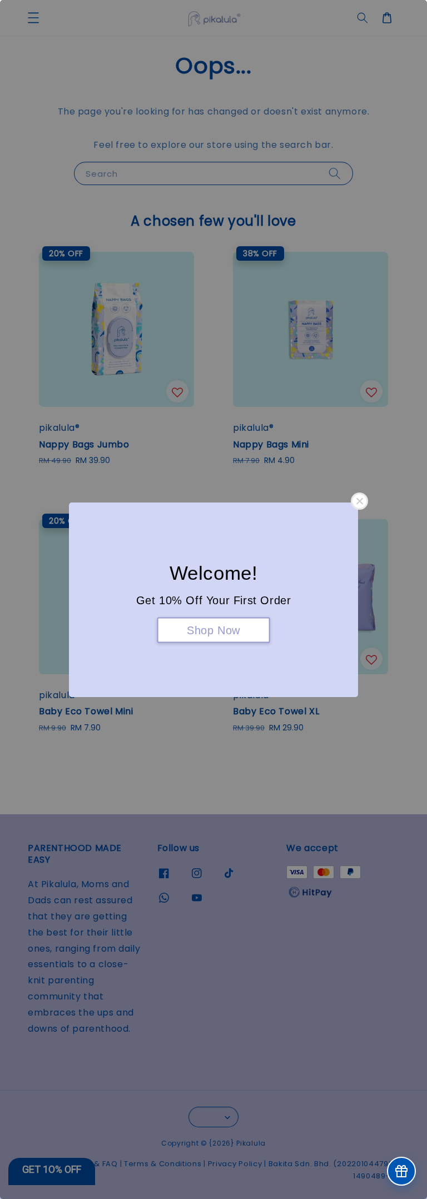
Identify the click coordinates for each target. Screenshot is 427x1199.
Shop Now (213, 630)
